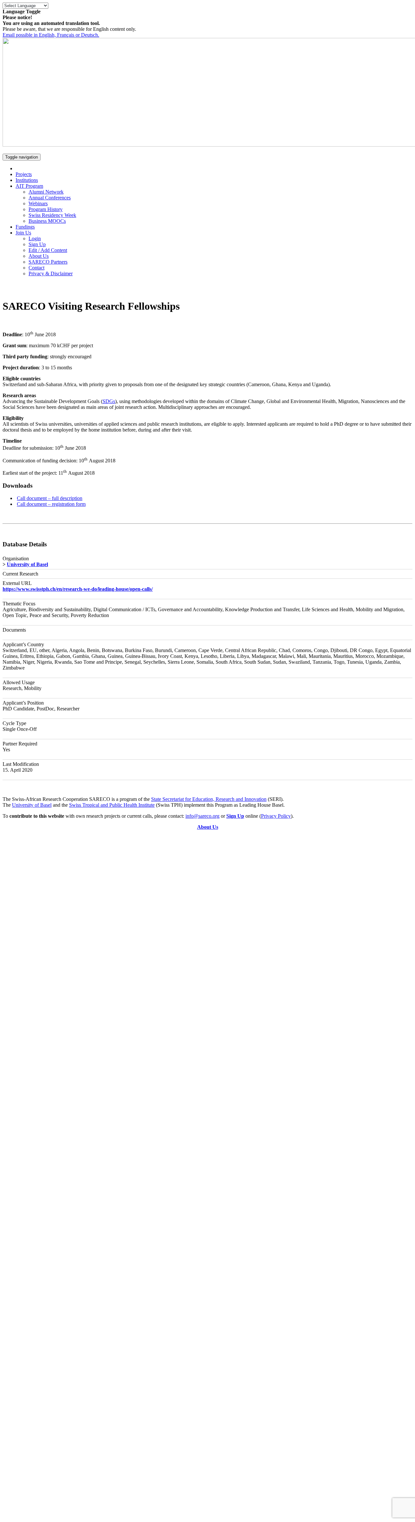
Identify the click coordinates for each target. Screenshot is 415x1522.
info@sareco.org (202, 816)
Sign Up (37, 244)
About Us (39, 256)
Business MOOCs (47, 221)
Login (35, 238)
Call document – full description (49, 498)
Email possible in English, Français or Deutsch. (51, 35)
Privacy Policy (276, 816)
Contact (36, 267)
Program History (46, 209)
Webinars (38, 203)
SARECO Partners (48, 262)
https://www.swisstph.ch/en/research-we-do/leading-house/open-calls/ (78, 589)
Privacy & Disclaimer (51, 273)
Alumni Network (46, 192)
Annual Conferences (50, 197)
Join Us (23, 232)
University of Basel (27, 564)
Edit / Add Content (48, 250)
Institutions (27, 180)
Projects (24, 174)
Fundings (25, 227)
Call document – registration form (51, 504)
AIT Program (29, 186)
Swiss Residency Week (52, 215)
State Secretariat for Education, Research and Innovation (209, 799)
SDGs (108, 401)
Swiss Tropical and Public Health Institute (112, 805)
